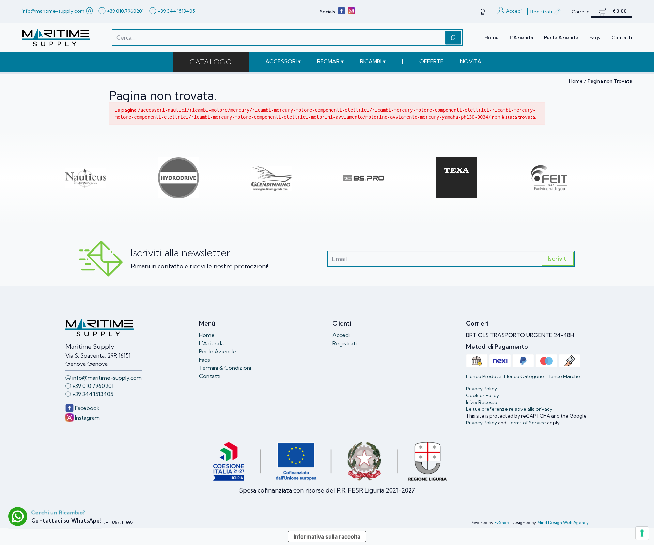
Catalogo (211, 62)
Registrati (344, 343)
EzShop (501, 522)
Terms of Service (527, 423)
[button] (283, 61)
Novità (470, 61)
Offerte (431, 61)
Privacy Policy (481, 423)
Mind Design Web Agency (563, 522)
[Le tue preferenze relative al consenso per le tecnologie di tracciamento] (642, 533)
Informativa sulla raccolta (327, 536)
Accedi (341, 335)
